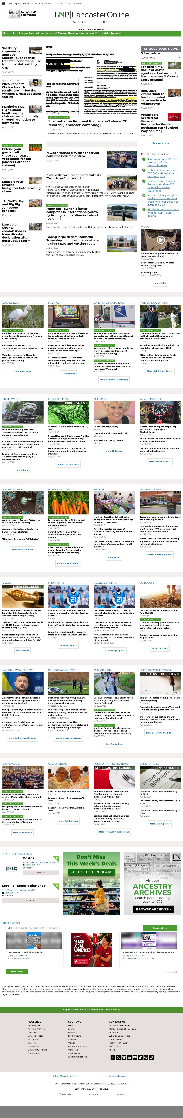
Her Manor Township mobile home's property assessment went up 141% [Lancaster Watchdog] (112, 366)
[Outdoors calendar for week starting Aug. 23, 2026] (160, 596)
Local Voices (11, 763)
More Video (160, 283)
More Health (114, 557)
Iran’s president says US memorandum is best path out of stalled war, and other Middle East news (22, 712)
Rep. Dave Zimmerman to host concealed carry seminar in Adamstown (153, 97)
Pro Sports (56, 582)
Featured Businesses (17, 854)
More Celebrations (68, 821)
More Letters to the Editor (159, 733)
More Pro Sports (68, 645)
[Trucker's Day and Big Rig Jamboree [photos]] (35, 203)
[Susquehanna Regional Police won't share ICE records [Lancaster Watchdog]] (91, 80)
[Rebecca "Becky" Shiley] (114, 412)
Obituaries (101, 399)
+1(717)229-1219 (11, 893)
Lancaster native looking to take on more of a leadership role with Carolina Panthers (68, 613)
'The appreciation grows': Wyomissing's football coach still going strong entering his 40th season (160, 336)
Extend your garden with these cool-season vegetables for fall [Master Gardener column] (16, 157)
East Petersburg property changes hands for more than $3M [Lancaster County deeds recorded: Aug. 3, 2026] (21, 637)
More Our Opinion (114, 744)
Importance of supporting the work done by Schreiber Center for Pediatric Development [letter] (160, 719)
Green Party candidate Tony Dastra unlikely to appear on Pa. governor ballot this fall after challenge (66, 348)
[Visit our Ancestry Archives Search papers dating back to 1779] (152, 884)
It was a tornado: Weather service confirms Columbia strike (73, 154)
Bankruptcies (149, 763)
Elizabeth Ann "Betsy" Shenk (109, 440)
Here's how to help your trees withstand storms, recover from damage (64, 534)
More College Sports (114, 651)
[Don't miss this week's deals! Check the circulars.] (91, 884)
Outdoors (147, 582)
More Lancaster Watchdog (114, 379)
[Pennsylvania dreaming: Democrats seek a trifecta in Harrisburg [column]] (23, 777)
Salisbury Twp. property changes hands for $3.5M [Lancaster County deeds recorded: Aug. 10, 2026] (22, 625)
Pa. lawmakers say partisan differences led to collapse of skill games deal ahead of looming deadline (68, 336)
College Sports (105, 582)
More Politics (68, 374)
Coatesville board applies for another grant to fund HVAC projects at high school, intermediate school (159, 529)
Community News (152, 489)
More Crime (22, 470)
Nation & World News (17, 670)
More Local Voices (22, 832)
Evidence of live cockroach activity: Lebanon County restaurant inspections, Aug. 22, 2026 (112, 806)
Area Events (11, 923)
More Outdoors (160, 648)
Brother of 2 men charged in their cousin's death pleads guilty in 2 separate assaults (19, 457)
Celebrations (57, 763)
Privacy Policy (65, 1094)
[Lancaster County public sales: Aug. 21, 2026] (68, 412)
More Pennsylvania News (68, 738)
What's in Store (151, 399)
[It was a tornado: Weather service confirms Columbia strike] (122, 159)
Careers (120, 1094)
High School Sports (154, 302)
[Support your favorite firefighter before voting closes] (35, 180)
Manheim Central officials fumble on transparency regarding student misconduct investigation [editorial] (112, 731)
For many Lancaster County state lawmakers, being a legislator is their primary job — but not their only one (67, 360)
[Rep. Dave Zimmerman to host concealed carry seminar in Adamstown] (174, 93)
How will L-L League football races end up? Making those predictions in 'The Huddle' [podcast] (63, 33)
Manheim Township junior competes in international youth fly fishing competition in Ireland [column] (72, 213)
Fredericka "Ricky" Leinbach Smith (111, 433)
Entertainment (13, 489)
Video (145, 226)
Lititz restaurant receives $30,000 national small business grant (162, 173)
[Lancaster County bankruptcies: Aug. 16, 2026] (160, 777)
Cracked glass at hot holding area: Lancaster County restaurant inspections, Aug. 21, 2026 (111, 818)
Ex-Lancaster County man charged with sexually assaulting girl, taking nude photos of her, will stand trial (22, 444)
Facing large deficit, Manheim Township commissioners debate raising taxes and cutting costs (72, 240)
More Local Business (68, 464)
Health (99, 489)
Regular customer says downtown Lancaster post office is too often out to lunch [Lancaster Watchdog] (113, 336)
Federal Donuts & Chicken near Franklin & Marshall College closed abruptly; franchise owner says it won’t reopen (68, 439)
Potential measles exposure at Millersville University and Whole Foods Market (114, 532)
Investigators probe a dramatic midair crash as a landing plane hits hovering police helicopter (67, 712)
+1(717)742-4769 (32, 865)
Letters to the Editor (155, 670)
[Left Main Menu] (3, 3)
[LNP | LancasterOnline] (91, 14)
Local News (10, 302)
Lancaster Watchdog (109, 302)
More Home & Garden (68, 563)
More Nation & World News (22, 738)
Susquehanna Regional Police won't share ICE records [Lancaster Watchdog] (87, 123)
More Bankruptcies (160, 824)
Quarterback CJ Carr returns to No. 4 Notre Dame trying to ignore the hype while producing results (113, 625)
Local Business (58, 399)
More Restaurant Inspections (114, 832)
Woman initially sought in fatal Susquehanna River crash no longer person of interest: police (163, 200)
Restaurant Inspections (111, 763)
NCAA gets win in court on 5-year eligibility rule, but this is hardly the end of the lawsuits (114, 637)
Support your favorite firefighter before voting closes (21, 186)
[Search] (181, 3)
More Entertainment (22, 549)
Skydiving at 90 (149, 272)
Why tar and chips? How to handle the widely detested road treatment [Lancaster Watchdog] (113, 351)
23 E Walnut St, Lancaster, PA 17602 (19, 890)
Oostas (28, 858)
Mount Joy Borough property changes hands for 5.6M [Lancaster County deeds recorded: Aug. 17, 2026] (21, 613)
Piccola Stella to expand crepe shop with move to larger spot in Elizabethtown (158, 429)
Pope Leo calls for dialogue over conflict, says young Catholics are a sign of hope (22, 725)
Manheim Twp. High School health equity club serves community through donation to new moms (20, 115)
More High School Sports (160, 371)
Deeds (6, 582)
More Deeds (22, 651)
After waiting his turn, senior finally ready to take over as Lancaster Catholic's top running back (158, 358)
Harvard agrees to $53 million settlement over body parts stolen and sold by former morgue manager (68, 725)
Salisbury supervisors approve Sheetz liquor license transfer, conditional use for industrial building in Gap (21, 57)
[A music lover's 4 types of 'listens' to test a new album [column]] (23, 502)
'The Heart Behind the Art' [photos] (20, 539)
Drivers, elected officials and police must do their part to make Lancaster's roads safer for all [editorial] (114, 715)
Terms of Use (94, 1094)
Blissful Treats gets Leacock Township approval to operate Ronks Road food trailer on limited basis (160, 541)
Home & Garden (59, 489)
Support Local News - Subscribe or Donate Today (91, 1009)
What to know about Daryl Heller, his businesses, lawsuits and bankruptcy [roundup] (67, 451)
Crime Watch (11, 399)
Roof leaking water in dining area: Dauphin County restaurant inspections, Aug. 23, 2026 (111, 794)
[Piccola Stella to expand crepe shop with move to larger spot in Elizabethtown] (160, 412)
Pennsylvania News (61, 670)
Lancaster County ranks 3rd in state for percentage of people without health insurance (114, 544)
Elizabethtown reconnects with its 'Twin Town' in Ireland (73, 176)
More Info (41, 873)
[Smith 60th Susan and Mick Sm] (68, 777)
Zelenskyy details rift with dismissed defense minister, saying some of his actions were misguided (21, 700)
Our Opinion (102, 670)
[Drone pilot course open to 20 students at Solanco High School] (160, 502)
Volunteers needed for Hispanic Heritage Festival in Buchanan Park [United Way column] (159, 123)
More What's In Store (160, 462)
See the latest (153, 53)
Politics (53, 302)
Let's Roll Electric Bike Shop (24, 886)
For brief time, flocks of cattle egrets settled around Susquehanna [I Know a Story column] (159, 73)
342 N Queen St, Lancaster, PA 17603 (40, 862)
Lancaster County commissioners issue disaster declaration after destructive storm (16, 233)
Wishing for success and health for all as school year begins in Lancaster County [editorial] (113, 700)
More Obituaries (114, 451)
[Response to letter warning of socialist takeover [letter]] (160, 683)
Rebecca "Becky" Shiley (106, 427)
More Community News (160, 554)
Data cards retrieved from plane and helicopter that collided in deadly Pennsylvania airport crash (66, 700)
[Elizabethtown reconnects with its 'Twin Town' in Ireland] (122, 182)
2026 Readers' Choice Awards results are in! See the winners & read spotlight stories (21, 90)
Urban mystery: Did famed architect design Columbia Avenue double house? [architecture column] (66, 550)
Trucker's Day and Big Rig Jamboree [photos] (12, 206)
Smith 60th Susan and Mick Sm (64, 791)
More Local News (160, 143)
